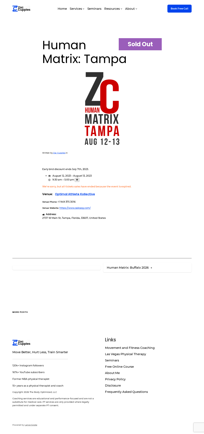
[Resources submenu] (121, 9)
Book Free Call (179, 8)
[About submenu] (136, 9)
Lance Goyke (31, 425)
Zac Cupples (59, 153)
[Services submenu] (83, 9)
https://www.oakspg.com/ (75, 208)
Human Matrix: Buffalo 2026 (127, 267)
